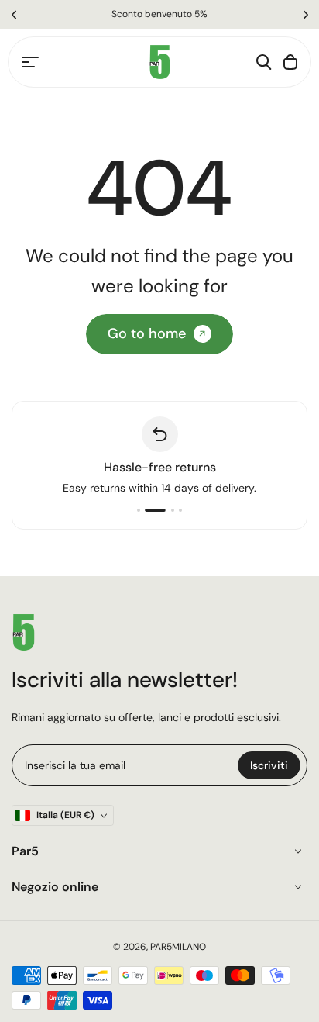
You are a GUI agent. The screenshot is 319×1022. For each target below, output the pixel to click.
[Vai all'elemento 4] (180, 510)
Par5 (25, 851)
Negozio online (55, 887)
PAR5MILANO (178, 947)
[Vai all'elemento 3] (172, 510)
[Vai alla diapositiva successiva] (305, 14)
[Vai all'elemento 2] (155, 510)
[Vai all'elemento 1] (138, 510)
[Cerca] (264, 62)
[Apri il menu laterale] (30, 62)
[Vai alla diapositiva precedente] (13, 14)
